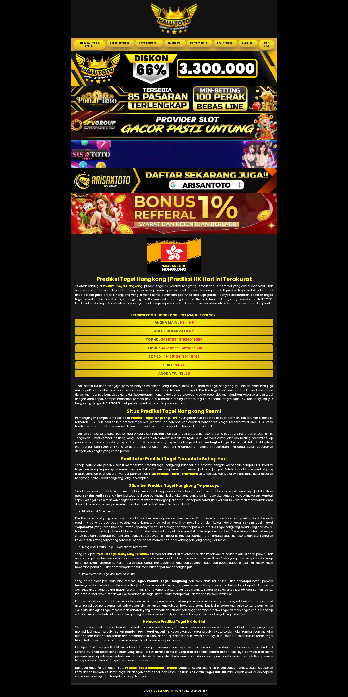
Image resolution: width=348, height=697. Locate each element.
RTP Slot (266, 44)
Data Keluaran (148, 43)
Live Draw (174, 43)
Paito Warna (198, 43)
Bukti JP (247, 43)
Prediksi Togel (119, 43)
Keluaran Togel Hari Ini (89, 44)
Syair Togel (224, 43)
